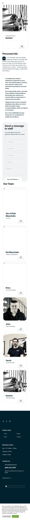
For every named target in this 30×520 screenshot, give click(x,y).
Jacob (8, 360)
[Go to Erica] (15, 273)
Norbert (9, 395)
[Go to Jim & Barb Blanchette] (15, 199)
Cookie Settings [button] (6, 516)
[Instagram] (10, 421)
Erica (8, 288)
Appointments (5, 478)
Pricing (18, 433)
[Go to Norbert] (15, 381)
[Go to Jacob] (15, 345)
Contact (19, 436)
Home (5, 433)
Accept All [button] (15, 516)
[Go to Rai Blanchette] (15, 237)
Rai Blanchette (12, 252)
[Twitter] (6, 421)
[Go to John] (15, 309)
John (8, 324)
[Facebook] (3, 421)
